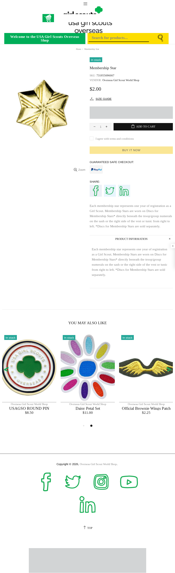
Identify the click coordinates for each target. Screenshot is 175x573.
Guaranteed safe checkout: (112, 162)
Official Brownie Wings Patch (146, 408)
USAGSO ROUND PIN (29, 408)
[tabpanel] (29, 378)
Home (78, 49)
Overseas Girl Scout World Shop (120, 80)
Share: (95, 181)
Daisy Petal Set (88, 408)
